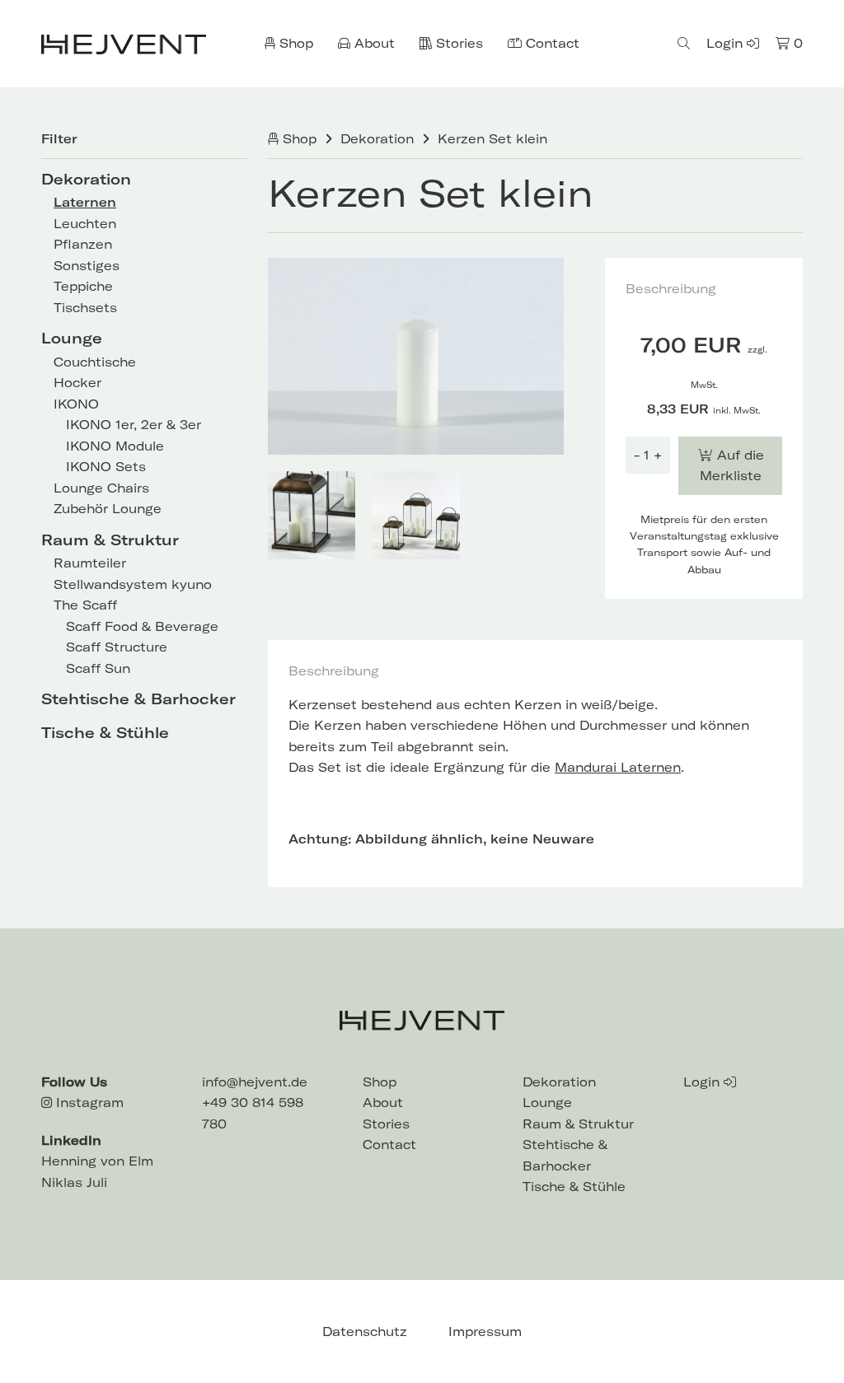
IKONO (76, 404)
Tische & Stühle (105, 732)
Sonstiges (87, 265)
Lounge (71, 338)
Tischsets (85, 307)
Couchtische (95, 362)
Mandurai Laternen (618, 767)
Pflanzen (83, 244)
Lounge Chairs (101, 488)
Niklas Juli (74, 1182)
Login (726, 43)
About (372, 43)
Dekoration (86, 179)
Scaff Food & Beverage (142, 626)
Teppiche (83, 286)
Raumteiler (90, 563)
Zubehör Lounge (108, 508)
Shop (294, 43)
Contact (550, 43)
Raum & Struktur (110, 539)
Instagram (88, 1102)
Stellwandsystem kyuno (133, 584)
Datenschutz (364, 1331)
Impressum (485, 1331)
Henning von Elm (97, 1161)
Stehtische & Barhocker (138, 698)
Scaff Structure (116, 647)
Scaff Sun (98, 668)
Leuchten (85, 223)
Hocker (77, 382)
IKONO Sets (106, 466)
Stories (457, 43)
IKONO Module (115, 446)
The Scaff (85, 605)
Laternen (85, 202)
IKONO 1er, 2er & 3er (133, 424)
